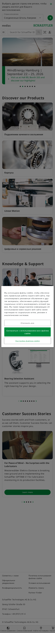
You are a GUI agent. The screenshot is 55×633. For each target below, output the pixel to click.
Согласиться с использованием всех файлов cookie (27, 332)
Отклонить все (27, 323)
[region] (27, 316)
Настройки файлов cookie (27, 340)
